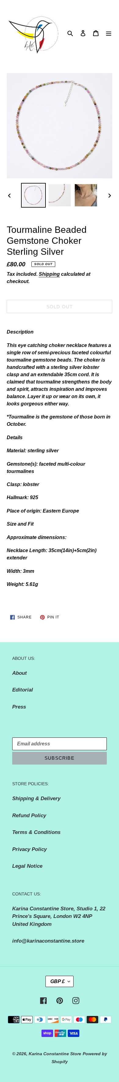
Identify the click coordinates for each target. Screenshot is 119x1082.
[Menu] (108, 33)
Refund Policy (29, 815)
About (19, 673)
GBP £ (57, 981)
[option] (33, 195)
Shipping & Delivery (36, 798)
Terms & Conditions (36, 832)
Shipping (49, 274)
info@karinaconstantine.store (48, 941)
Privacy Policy (29, 849)
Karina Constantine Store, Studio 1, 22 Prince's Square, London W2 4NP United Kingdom (58, 916)
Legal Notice (27, 866)
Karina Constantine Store (55, 1053)
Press (19, 707)
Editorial (22, 690)
